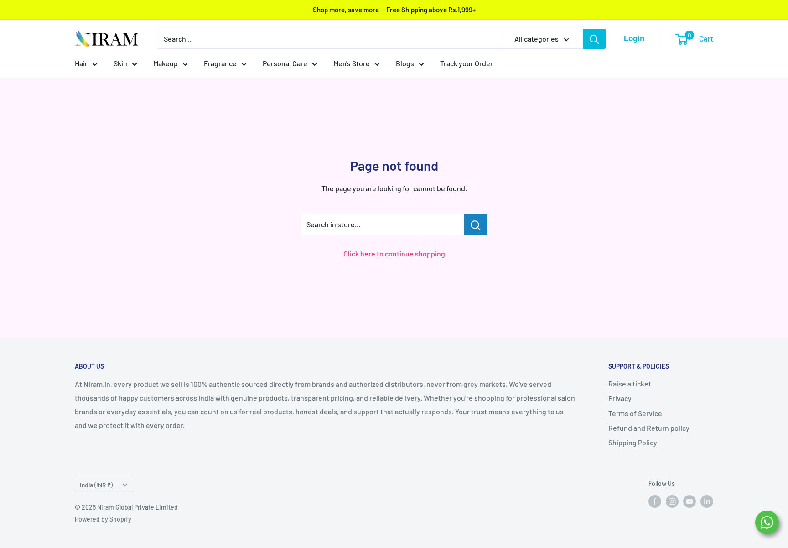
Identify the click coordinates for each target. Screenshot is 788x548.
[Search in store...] (475, 224)
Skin (120, 63)
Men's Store (351, 63)
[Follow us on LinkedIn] (706, 501)
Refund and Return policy (649, 427)
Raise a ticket (629, 383)
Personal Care (285, 63)
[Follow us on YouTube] (689, 501)
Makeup (165, 63)
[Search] (594, 39)
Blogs (405, 63)
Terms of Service (635, 413)
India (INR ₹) (96, 485)
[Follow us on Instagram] (672, 501)
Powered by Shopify (103, 519)
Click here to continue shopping (394, 253)
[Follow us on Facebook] (654, 501)
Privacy (620, 398)
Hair (81, 63)
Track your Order (466, 63)
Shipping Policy (632, 442)
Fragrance (220, 63)
